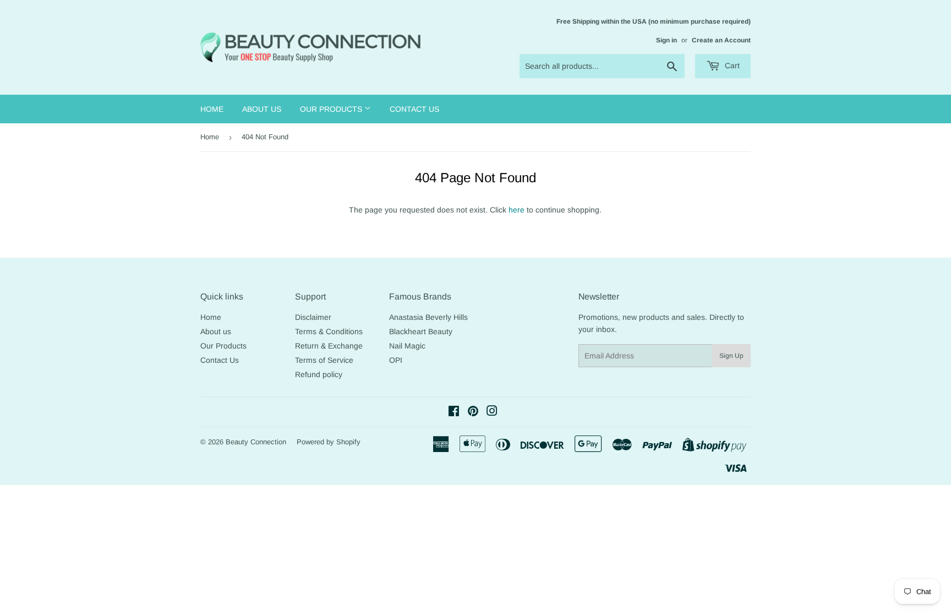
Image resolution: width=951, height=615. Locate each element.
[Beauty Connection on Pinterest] (473, 412)
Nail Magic (407, 345)
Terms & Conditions (329, 331)
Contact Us (414, 109)
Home (211, 109)
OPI (395, 360)
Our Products (332, 109)
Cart (731, 65)
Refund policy (318, 374)
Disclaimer (313, 317)
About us (261, 109)
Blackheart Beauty (420, 331)
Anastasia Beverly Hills (428, 317)
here (516, 209)
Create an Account (721, 40)
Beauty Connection (256, 442)
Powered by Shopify (328, 442)
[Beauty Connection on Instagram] (492, 412)
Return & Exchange (329, 345)
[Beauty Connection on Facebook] (454, 412)
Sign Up (731, 356)
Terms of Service (324, 360)
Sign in (666, 40)
